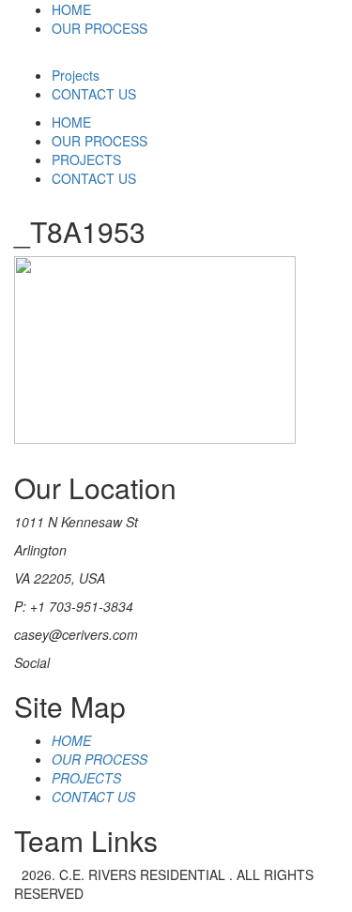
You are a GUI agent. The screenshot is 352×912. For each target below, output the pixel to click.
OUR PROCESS (99, 28)
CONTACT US (94, 93)
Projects (75, 75)
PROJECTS (86, 159)
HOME (71, 9)
